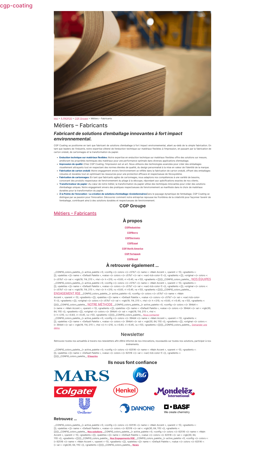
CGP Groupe (81, 118)
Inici (56, 118)
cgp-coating (16, 5)
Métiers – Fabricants (75, 213)
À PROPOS (66, 118)
